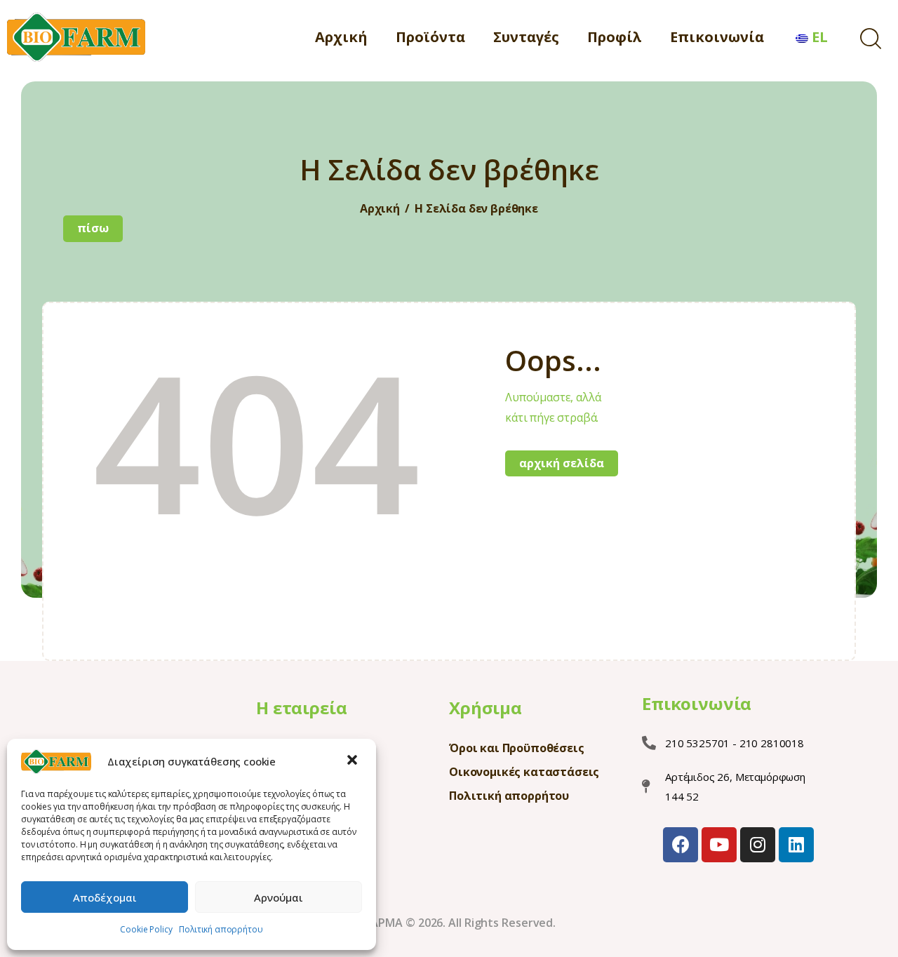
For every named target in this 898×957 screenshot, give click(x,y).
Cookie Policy (146, 929)
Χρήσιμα (485, 707)
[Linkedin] (796, 844)
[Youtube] (719, 844)
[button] (353, 761)
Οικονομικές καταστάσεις (524, 771)
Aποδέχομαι (105, 897)
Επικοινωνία (696, 703)
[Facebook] (680, 844)
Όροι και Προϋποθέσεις (516, 748)
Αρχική (380, 208)
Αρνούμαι (278, 897)
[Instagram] (757, 844)
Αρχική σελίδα (561, 463)
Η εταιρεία (301, 707)
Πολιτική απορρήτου (220, 929)
